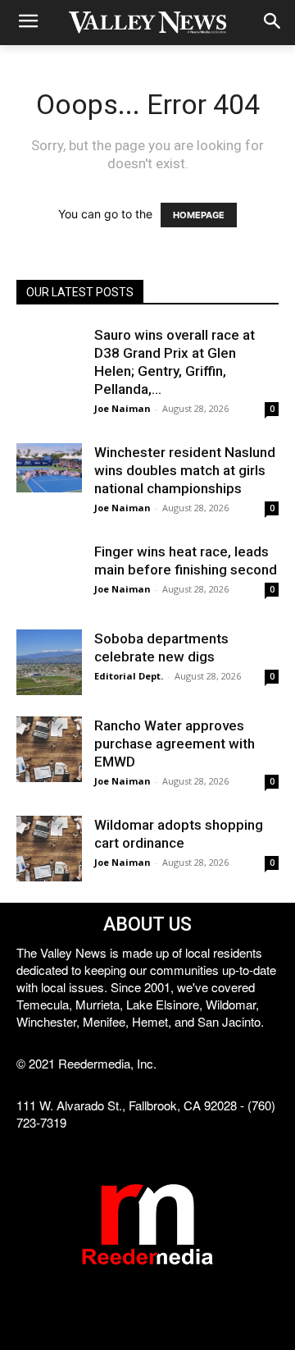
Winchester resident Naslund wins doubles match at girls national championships (184, 470)
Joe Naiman (122, 408)
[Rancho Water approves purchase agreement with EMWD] (49, 749)
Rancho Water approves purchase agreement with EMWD (174, 743)
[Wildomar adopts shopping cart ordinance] (49, 848)
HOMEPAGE (199, 215)
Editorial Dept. (128, 676)
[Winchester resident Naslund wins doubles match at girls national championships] (49, 467)
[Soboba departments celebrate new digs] (49, 662)
